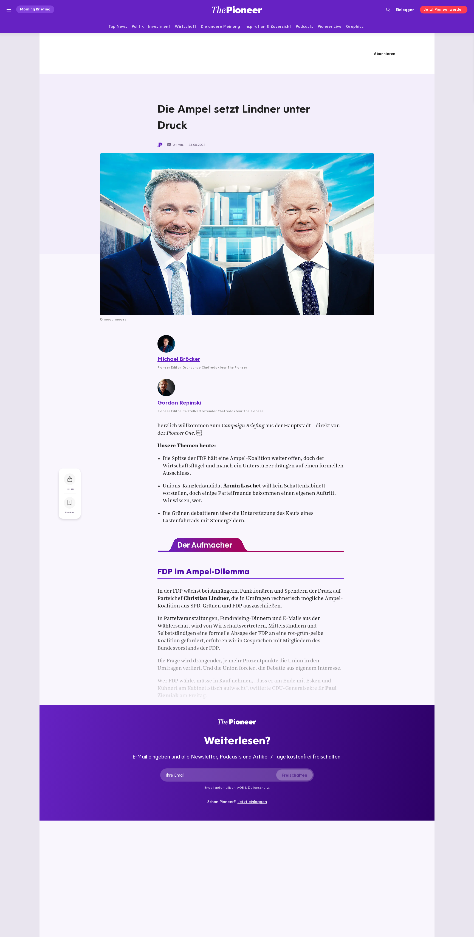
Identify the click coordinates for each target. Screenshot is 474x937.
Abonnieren (384, 53)
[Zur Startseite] (237, 9)
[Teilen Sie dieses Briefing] (69, 479)
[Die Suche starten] (388, 9)
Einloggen (405, 9)
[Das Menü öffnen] (9, 10)
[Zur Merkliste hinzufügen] (69, 503)
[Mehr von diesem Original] (237, 53)
